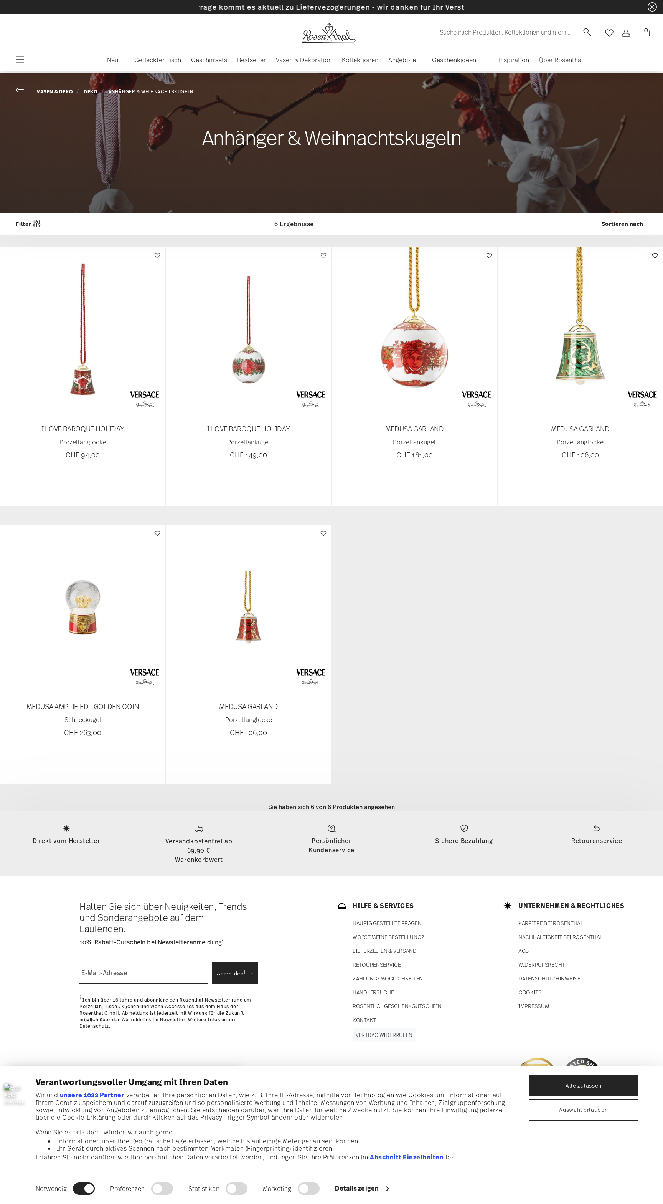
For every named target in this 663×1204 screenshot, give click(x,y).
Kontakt (364, 1019)
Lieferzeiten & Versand (385, 950)
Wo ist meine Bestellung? (388, 937)
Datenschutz (94, 1026)
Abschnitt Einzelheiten (407, 1157)
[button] (109, 61)
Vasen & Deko (55, 91)
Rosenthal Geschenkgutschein (397, 1006)
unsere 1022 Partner (92, 1095)
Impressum (533, 1006)
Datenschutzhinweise (549, 978)
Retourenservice (596, 840)
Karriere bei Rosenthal (551, 923)
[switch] (162, 1188)
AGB (523, 950)
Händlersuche (373, 992)
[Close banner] (652, 7)
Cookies (530, 992)
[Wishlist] (156, 259)
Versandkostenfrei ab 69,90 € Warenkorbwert (198, 850)
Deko (90, 91)
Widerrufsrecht (541, 964)
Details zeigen (357, 1188)
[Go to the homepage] (328, 33)
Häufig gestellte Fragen (387, 923)
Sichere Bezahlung (464, 840)
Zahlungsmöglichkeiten (388, 978)
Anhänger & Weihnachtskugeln (151, 92)
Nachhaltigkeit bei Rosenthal (560, 937)
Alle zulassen (584, 1085)
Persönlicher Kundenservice (331, 845)
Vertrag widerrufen (384, 1034)
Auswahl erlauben (583, 1109)
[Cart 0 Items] (644, 33)
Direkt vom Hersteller (66, 840)
